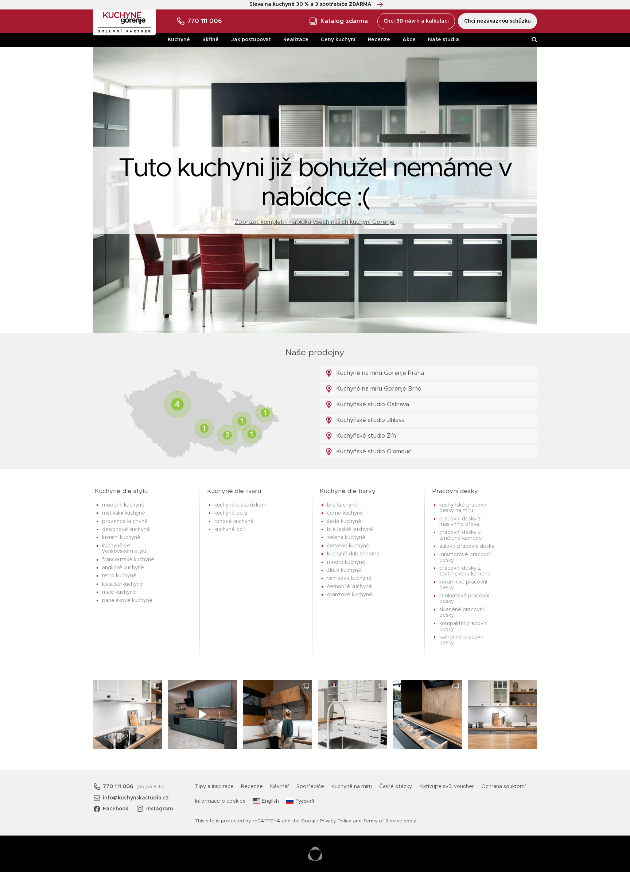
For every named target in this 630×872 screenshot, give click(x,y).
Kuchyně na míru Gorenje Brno (377, 389)
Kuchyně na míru (351, 786)
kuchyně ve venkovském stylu (124, 548)
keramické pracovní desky (463, 585)
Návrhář (279, 786)
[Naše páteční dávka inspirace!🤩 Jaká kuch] (202, 714)
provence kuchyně (125, 521)
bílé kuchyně (342, 505)
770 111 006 (204, 21)
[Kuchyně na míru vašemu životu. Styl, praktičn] (427, 714)
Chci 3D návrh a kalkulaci (416, 21)
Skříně (210, 39)
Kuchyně (179, 39)
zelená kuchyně (346, 537)
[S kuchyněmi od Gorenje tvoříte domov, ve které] (277, 714)
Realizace (295, 39)
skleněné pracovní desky (461, 612)
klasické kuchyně (122, 584)
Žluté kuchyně (344, 570)
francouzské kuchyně (128, 559)
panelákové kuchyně (127, 600)
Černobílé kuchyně (349, 586)
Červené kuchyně (348, 546)
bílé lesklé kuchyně (350, 529)
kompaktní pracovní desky (463, 626)
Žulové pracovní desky (466, 546)
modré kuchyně (346, 562)
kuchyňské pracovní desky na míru (463, 508)
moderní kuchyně (123, 505)
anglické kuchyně (123, 567)
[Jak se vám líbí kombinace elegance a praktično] (352, 714)
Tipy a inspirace (214, 786)
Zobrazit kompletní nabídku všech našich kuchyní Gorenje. (315, 222)
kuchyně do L (229, 529)
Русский (304, 801)
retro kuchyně (119, 575)
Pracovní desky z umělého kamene (460, 535)
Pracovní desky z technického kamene (465, 571)
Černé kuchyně (345, 513)
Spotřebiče (310, 786)
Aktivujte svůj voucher (446, 786)
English (270, 801)
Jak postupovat (251, 39)
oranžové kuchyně (349, 594)
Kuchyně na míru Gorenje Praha (379, 373)
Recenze (379, 39)
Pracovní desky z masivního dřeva (460, 521)
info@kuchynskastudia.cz (136, 798)
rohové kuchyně (234, 521)
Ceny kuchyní (338, 39)
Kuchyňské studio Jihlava (369, 420)
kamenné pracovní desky (462, 640)
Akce (409, 39)
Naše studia (443, 39)
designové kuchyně (126, 529)
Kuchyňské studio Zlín (365, 436)
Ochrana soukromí (503, 786)
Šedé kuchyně (344, 521)
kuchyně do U (230, 513)
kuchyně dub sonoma (353, 554)
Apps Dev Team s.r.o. (315, 853)
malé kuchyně (119, 592)
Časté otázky (395, 786)
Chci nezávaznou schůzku (497, 21)
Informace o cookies (220, 801)
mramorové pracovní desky (465, 557)
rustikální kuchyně (123, 513)
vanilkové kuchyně (349, 578)
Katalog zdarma (344, 21)
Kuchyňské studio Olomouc (372, 451)
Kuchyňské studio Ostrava (371, 404)
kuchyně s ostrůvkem (240, 505)
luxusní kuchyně (121, 537)
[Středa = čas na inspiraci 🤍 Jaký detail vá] (502, 714)
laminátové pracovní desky (464, 598)
